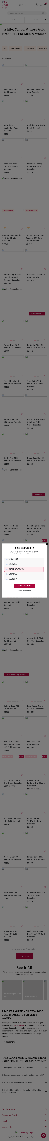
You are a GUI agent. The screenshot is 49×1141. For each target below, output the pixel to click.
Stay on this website (24, 590)
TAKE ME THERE (24, 586)
